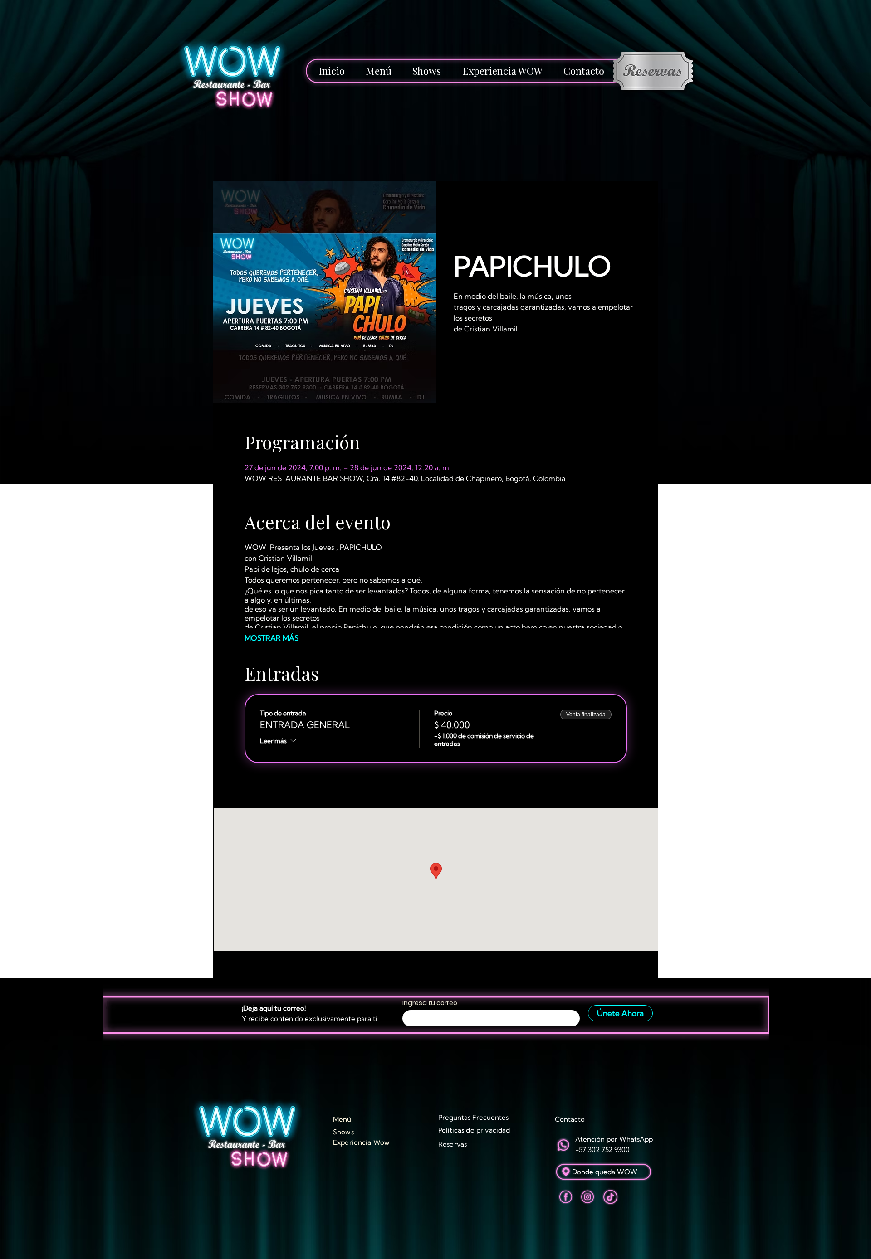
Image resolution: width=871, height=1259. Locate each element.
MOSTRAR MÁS (271, 637)
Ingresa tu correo (429, 1003)
